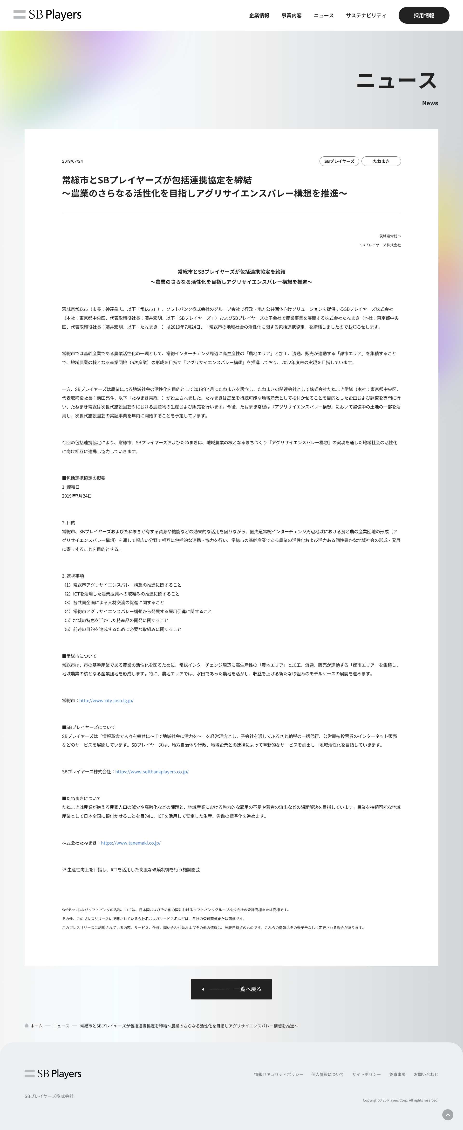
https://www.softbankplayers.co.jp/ (152, 771)
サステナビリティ (366, 15)
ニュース (324, 15)
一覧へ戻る (248, 989)
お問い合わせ (426, 1074)
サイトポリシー (366, 1074)
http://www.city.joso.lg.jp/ (106, 700)
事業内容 (291, 15)
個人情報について (327, 1074)
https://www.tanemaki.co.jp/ (131, 842)
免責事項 (397, 1074)
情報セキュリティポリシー (278, 1074)
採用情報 (424, 15)
